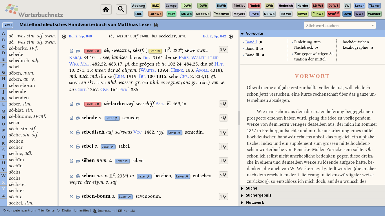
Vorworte (254, 33)
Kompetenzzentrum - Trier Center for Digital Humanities (47, 211)
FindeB (90, 51)
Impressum (105, 211)
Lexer (110, 118)
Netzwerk (255, 202)
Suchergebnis (258, 195)
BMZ (153, 51)
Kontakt (129, 211)
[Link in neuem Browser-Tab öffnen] (98, 51)
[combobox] (340, 25)
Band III (252, 55)
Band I (251, 42)
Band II (251, 48)
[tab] (312, 33)
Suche (251, 188)
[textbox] (340, 26)
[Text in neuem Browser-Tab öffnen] (260, 42)
